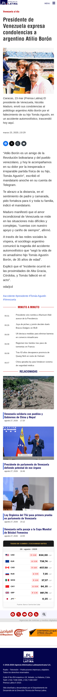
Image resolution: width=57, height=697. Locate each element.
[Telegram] (30, 614)
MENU (47, 3)
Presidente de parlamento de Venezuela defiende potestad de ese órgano (26, 466)
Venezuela (10, 299)
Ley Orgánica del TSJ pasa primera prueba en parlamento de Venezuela (28, 516)
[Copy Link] (17, 143)
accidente (9, 296)
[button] (44, 614)
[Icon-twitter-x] (18, 614)
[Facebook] (5, 143)
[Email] (23, 143)
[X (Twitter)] (11, 143)
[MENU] (53, 3)
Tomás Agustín (38, 296)
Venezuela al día (11, 11)
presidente (22, 296)
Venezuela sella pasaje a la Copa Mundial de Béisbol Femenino (28, 531)
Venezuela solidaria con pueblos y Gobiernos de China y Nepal (23, 415)
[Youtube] (24, 614)
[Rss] (36, 614)
